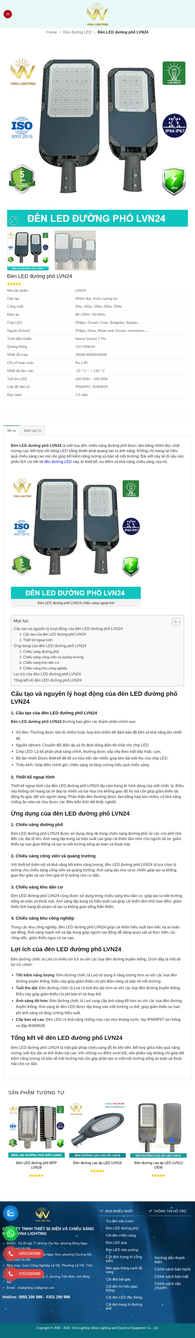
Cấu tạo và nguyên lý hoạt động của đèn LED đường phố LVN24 (68, 628)
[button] (8, 14)
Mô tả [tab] (11, 430)
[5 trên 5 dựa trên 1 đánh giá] (97, 283)
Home (52, 32)
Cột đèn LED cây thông (124, 1297)
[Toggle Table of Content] (173, 622)
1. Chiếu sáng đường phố (39, 652)
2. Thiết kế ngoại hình (35, 640)
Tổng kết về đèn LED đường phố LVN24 (48, 680)
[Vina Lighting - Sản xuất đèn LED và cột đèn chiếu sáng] (97, 14)
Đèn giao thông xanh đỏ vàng (124, 1270)
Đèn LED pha (116, 1243)
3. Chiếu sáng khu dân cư (39, 662)
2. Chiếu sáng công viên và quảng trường (51, 657)
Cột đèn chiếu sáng (121, 1235)
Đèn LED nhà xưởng (122, 1250)
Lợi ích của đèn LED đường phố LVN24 (47, 674)
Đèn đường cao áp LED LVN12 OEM (158, 1165)
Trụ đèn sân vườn (120, 1221)
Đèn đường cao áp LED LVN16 (97, 1163)
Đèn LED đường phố (122, 1228)
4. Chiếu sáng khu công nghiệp (43, 668)
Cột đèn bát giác (118, 1279)
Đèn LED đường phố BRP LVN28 (36, 1165)
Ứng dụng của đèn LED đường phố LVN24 (50, 646)
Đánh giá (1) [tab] (32, 430)
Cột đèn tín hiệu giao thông (121, 1288)
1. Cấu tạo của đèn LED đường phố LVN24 (52, 634)
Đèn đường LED (77, 32)
